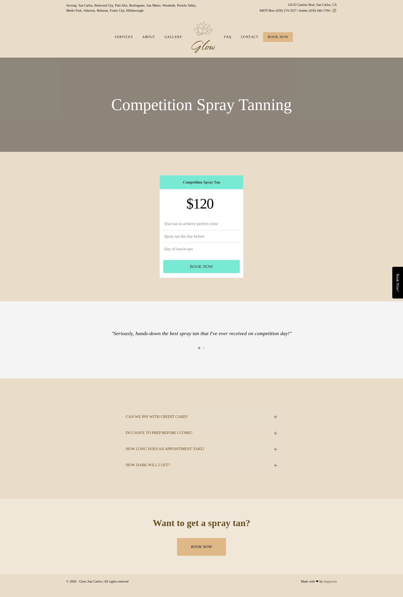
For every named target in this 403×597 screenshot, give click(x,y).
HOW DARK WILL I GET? (148, 465)
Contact (250, 37)
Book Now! (398, 283)
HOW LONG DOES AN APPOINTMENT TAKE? (165, 449)
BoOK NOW (278, 37)
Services (124, 37)
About (148, 37)
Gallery (173, 37)
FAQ (228, 37)
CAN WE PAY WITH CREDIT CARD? (157, 416)
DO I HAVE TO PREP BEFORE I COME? (159, 432)
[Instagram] (334, 10)
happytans (330, 581)
